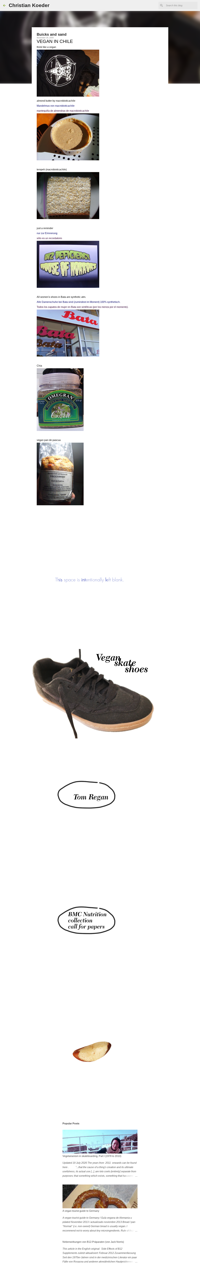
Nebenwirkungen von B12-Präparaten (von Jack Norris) (93, 1242)
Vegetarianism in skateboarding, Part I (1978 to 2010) (91, 1156)
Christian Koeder (29, 5)
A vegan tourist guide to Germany (80, 1211)
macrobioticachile (65, 100)
